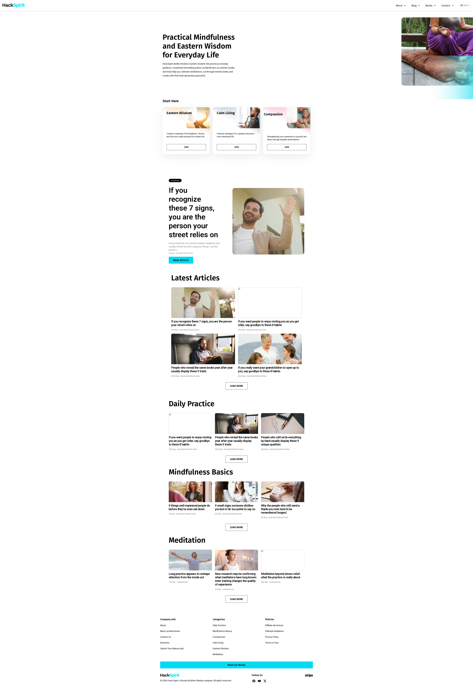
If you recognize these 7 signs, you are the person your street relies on (193, 212)
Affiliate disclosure (274, 625)
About (163, 625)
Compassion (175, 180)
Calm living (218, 642)
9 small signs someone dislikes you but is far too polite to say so (235, 507)
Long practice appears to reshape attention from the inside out (189, 575)
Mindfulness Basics (222, 631)
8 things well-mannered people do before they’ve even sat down (189, 507)
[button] (236, 385)
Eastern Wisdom (221, 648)
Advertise (164, 642)
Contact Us (165, 637)
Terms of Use (272, 642)
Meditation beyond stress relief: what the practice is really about (280, 575)
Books (429, 5)
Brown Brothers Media (192, 680)
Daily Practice (219, 625)
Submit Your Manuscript (172, 648)
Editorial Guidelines (274, 631)
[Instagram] (270, 681)
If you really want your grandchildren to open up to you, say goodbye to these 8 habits (268, 369)
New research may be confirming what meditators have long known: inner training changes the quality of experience (236, 579)
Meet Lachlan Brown (170, 631)
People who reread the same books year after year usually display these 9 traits (202, 369)
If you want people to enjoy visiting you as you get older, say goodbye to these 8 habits (268, 323)
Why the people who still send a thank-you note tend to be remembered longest (280, 509)
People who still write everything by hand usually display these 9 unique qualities (281, 441)
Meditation (218, 654)
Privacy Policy (272, 637)
